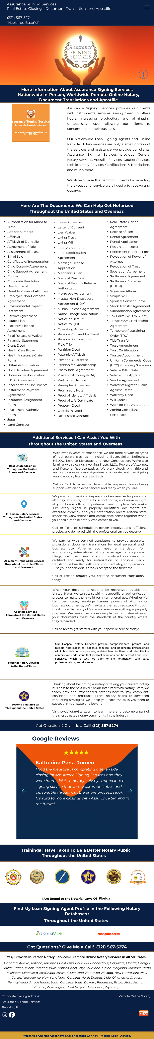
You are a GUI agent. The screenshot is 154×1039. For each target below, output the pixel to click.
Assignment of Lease (23, 252)
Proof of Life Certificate (75, 400)
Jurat (11, 419)
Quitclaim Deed (70, 411)
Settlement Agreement (127, 276)
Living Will (66, 242)
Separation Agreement (127, 271)
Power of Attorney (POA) (76, 375)
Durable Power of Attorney (27, 291)
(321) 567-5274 (19, 17)
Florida (104, 898)
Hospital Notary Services (23, 662)
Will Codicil (118, 400)
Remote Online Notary (134, 996)
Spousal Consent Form (127, 301)
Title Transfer (120, 340)
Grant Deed (16, 345)
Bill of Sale (15, 256)
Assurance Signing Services (31, 4)
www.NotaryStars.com (76, 711)
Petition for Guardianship (77, 365)
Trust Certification (124, 350)
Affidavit (13, 237)
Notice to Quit (68, 324)
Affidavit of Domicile (23, 242)
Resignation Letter (124, 247)
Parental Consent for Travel (78, 334)
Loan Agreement (71, 248)
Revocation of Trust (125, 266)
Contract (14, 276)
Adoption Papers (20, 232)
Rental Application (124, 242)
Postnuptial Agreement (76, 370)
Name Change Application (78, 314)
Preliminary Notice (72, 380)
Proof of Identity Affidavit (77, 395)
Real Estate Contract (73, 416)
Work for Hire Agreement (129, 405)
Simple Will (118, 296)
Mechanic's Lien (70, 273)
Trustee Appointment (126, 355)
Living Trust (67, 237)
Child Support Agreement (27, 271)
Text (69, 484)
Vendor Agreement (124, 380)
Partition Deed (69, 349)
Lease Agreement (71, 222)
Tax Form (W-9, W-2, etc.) (129, 316)
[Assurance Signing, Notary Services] (12, 1015)
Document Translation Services (24, 560)
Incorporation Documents (27, 385)
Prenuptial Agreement (75, 385)
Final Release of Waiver (25, 336)
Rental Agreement (124, 237)
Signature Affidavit (124, 291)
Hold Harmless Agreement (27, 370)
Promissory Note (70, 390)
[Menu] (147, 7)
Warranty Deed (121, 395)
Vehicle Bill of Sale (124, 370)
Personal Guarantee (73, 360)
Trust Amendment (124, 345)
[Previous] (24, 791)
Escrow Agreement (22, 316)
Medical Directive (71, 278)
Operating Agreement (75, 329)
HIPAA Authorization (23, 365)
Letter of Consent (71, 227)
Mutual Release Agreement (78, 309)
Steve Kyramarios (57, 762)
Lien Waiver (66, 232)
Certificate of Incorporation (28, 261)
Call (56, 484)
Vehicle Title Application (128, 375)
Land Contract (18, 425)
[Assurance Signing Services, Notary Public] (5, 1015)
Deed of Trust (17, 286)
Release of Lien (121, 232)
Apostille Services (25, 611)
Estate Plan (16, 321)
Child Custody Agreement (27, 266)
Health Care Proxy (21, 350)
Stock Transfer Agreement (130, 306)
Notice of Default (71, 319)
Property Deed (69, 405)
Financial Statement (22, 340)
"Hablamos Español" (23, 23)
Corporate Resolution (23, 281)
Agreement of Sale (21, 247)
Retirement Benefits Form (130, 252)
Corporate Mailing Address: (21, 996)
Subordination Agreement (130, 311)
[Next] (130, 791)
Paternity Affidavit (71, 354)
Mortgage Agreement (74, 293)
